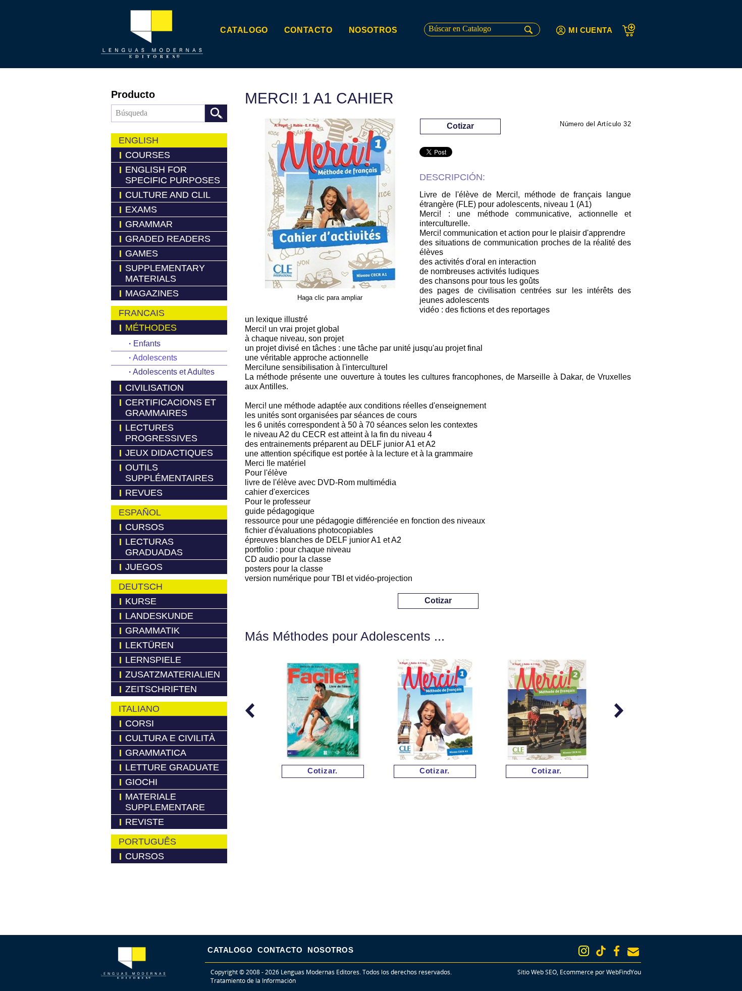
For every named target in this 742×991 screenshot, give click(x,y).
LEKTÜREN (149, 645)
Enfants (145, 343)
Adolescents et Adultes (172, 372)
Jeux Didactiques (169, 453)
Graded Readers (167, 239)
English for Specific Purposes (172, 175)
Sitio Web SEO (537, 972)
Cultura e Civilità (170, 738)
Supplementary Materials (165, 273)
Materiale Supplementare (165, 802)
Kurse (140, 601)
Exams (141, 209)
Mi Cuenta (590, 30)
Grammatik (152, 630)
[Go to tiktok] (601, 951)
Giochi (141, 782)
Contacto (308, 30)
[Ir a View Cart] (631, 30)
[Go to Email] (633, 952)
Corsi (139, 723)
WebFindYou (623, 972)
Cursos (144, 527)
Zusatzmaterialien (172, 674)
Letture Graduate (172, 767)
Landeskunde (159, 616)
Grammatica (155, 753)
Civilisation (154, 388)
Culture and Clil (167, 195)
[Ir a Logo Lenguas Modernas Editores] (152, 34)
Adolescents (153, 357)
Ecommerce (577, 972)
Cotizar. (322, 770)
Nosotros (373, 30)
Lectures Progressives (161, 433)
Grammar (149, 224)
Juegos (144, 567)
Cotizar (460, 126)
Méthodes (151, 328)
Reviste (144, 822)
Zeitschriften (161, 689)
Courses (147, 155)
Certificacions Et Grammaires (170, 407)
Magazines (152, 293)
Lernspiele (153, 660)
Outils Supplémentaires (169, 472)
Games (141, 253)
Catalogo (244, 30)
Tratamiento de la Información (253, 980)
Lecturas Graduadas (154, 547)
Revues (144, 493)
